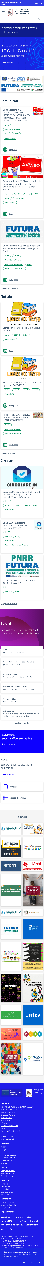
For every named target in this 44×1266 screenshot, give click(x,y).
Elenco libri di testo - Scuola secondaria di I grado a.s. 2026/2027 (22, 384)
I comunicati (5, 1186)
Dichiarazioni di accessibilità (12, 1224)
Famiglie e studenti (8, 1170)
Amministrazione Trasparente (12, 1217)
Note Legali (33, 1221)
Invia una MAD (6, 1221)
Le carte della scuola (8, 1157)
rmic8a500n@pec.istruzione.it (15, 1243)
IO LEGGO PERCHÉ (8, 1115)
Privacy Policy (20, 1221)
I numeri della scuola (8, 1154)
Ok (39, 1262)
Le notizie (4, 1183)
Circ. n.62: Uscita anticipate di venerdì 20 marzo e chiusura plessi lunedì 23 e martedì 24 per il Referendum (21, 494)
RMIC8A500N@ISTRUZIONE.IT (15, 1241)
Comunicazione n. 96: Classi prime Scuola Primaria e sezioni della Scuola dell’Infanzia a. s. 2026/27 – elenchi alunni (22, 185)
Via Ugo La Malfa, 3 (7, 1236)
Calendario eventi (7, 1192)
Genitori (16, 133)
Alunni (7, 125)
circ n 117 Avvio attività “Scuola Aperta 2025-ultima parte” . (21, 582)
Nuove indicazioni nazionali (11, 1139)
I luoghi (3, 1149)
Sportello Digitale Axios (9, 1125)
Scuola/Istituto (8, 744)
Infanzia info (5, 1123)
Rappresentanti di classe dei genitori (17, 545)
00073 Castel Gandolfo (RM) (24, 1236)
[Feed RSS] (11, 1229)
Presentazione (6, 1146)
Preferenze (28, 1262)
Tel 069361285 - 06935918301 (11, 1238)
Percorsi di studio (7, 1176)
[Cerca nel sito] (39, 19)
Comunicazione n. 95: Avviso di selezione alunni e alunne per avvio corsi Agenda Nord (21, 248)
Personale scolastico (8, 1173)
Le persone (5, 1152)
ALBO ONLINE (6, 1117)
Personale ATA (19, 198)
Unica (3, 1128)
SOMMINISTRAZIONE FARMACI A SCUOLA (17, 1106)
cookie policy (16, 1256)
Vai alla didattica (8, 774)
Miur (2, 1133)
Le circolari (5, 1189)
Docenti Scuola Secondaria (13, 264)
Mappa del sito (7, 1211)
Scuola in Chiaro (7, 1136)
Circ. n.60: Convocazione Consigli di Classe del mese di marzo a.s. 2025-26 (16, 525)
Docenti (16, 255)
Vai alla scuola (8, 62)
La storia (4, 1163)
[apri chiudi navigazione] (3, 12)
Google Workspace (8, 1112)
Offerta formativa (7, 1202)
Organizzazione (6, 1160)
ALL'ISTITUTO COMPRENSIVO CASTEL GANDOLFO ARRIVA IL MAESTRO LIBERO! (16, 417)
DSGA (7, 133)
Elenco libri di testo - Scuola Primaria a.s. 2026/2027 (21, 329)
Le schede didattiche (8, 1205)
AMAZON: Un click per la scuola (12, 1109)
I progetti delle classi (8, 1207)
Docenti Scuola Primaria (22, 194)
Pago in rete (5, 1120)
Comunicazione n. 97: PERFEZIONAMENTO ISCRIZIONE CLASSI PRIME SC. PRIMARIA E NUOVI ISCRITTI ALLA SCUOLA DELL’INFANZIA (17, 115)
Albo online (5, 1194)
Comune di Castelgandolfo (10, 1131)
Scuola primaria (10, 138)
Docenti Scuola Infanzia (12, 129)
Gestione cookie (32, 1224)
